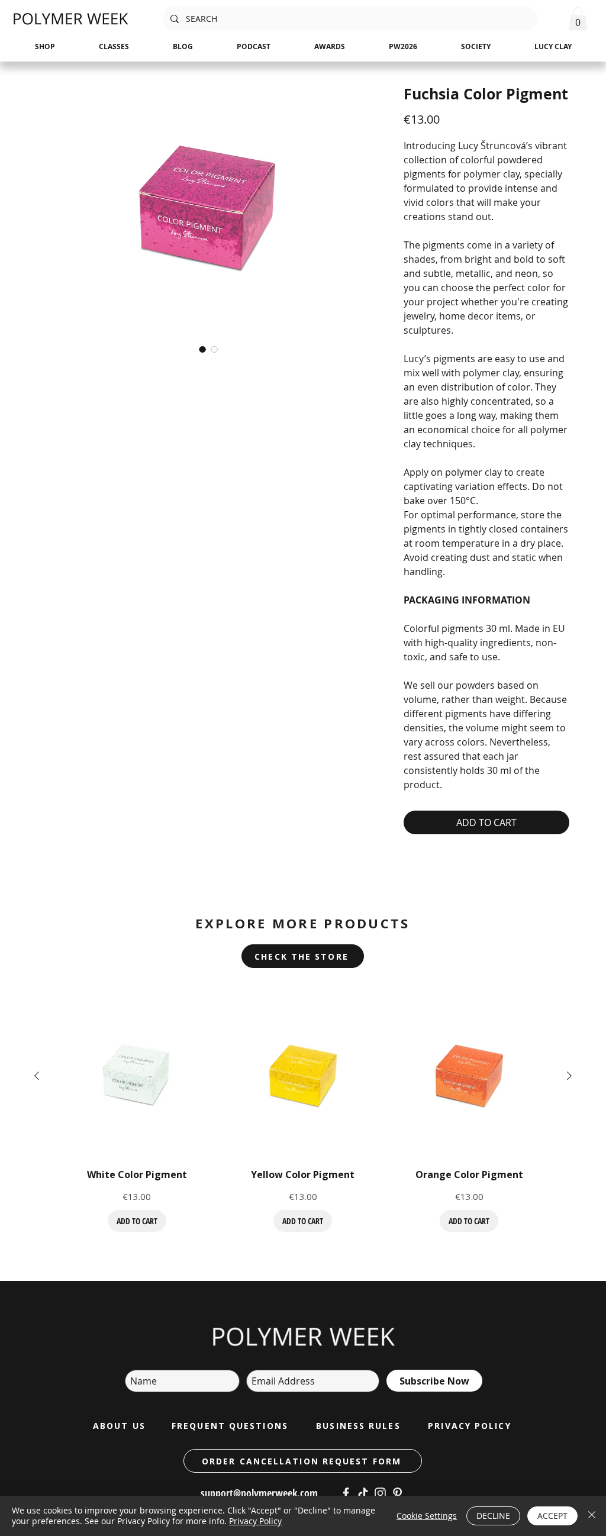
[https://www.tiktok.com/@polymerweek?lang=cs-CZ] (363, 1493)
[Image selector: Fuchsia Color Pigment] (202, 349)
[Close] (592, 1516)
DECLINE (493, 1515)
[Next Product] (569, 1076)
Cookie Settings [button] (427, 1515)
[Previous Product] (37, 1076)
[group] (303, 1112)
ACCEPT (552, 1515)
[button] (578, 18)
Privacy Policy (255, 1521)
